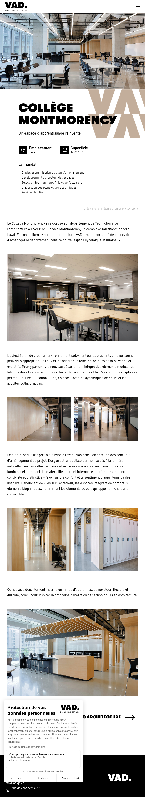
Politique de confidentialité (22, 788)
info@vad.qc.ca (14, 783)
